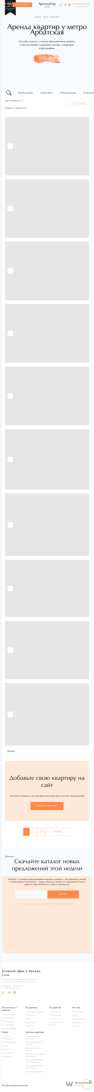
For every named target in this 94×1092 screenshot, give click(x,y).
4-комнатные (8, 1025)
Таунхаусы (77, 1022)
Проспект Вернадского (8, 1037)
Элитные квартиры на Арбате (34, 1067)
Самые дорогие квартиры (32, 1037)
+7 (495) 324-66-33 (80, 4)
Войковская (7, 1053)
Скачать (63, 894)
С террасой (54, 1012)
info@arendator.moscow (13, 986)
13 (41, 832)
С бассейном (55, 1015)
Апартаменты (78, 1019)
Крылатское (31, 1022)
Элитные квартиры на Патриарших (34, 1061)
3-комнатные (8, 1021)
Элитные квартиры (34, 1071)
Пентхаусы (77, 1012)
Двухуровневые (9, 1028)
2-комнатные (8, 1018)
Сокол (5, 1046)
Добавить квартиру (46, 806)
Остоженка (30, 1015)
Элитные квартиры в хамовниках (34, 1055)
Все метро (7, 1056)
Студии (75, 1026)
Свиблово (29, 1026)
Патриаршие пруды (34, 1012)
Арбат (28, 1019)
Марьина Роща (9, 1042)
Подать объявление (22, 4)
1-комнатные (8, 1014)
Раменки (6, 1049)
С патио (53, 1019)
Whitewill (79, 1085)
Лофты (75, 1015)
